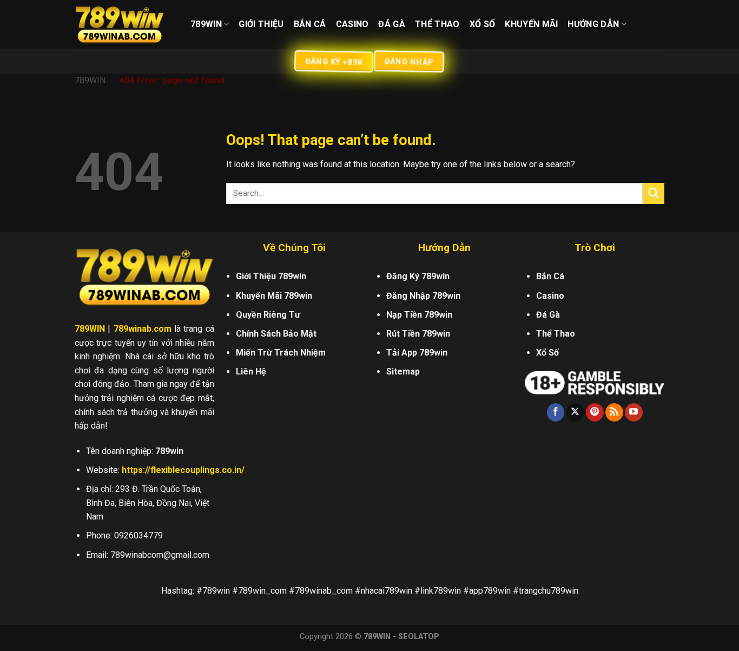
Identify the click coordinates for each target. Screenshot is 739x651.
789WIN (90, 80)
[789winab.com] (124, 24)
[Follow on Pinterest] (595, 412)
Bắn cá (310, 24)
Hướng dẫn (593, 24)
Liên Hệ (251, 371)
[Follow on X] (575, 412)
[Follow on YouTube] (634, 412)
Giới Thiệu (261, 24)
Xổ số (483, 24)
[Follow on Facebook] (556, 412)
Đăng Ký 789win (418, 276)
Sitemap (403, 371)
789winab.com (142, 329)
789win (206, 24)
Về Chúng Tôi (294, 247)
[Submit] (653, 193)
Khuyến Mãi (531, 24)
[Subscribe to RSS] (614, 412)
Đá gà (391, 24)
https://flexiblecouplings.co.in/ (183, 470)
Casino (352, 24)
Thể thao (437, 24)
